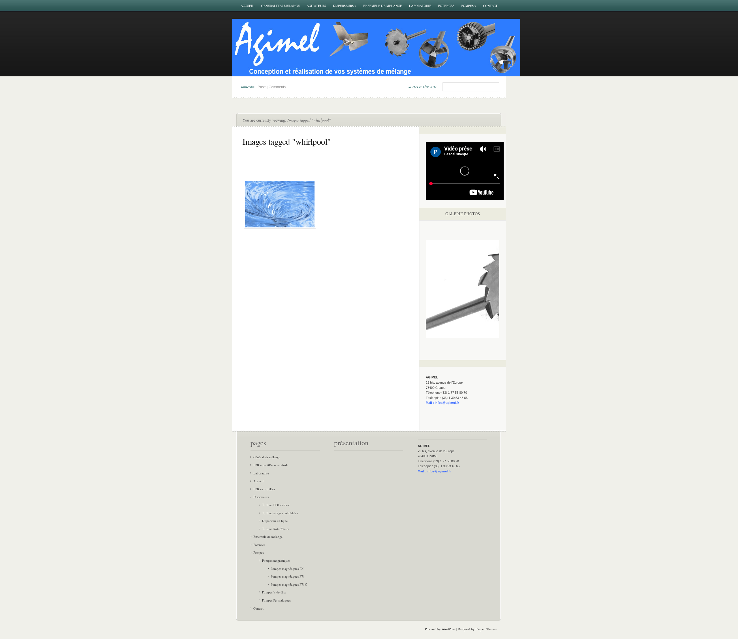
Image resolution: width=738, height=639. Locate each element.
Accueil (247, 5)
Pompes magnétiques (276, 560)
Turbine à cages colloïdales (280, 513)
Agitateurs (316, 5)
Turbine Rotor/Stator (275, 529)
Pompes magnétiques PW (287, 576)
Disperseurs (344, 5)
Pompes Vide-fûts (274, 592)
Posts (262, 87)
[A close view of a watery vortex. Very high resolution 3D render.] (280, 204)
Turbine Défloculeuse (276, 505)
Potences (446, 5)
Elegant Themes (486, 629)
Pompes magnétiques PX (287, 568)
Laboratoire (420, 5)
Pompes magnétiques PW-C (289, 584)
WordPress (448, 629)
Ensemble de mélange (382, 5)
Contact (490, 5)
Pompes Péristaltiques (276, 600)
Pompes (468, 5)
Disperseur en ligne (275, 521)
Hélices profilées (264, 489)
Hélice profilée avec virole (270, 465)
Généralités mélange (280, 5)
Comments (277, 87)
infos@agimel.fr (447, 402)
